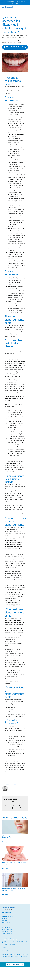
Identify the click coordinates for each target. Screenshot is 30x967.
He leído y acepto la (13, 494)
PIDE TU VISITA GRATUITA (15, 964)
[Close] (27, 468)
